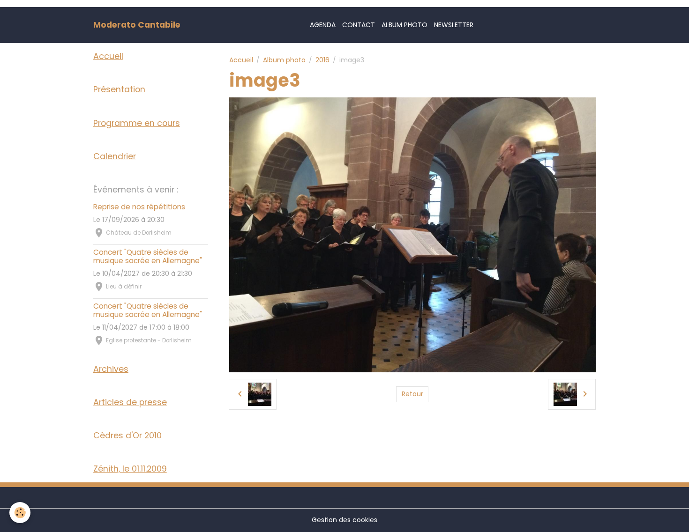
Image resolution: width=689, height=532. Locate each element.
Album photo (404, 25)
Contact (358, 25)
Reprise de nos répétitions (139, 207)
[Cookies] (19, 512)
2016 (322, 60)
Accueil (241, 60)
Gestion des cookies (344, 520)
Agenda (323, 25)
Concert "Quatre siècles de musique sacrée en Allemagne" (147, 256)
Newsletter (453, 25)
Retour (412, 394)
